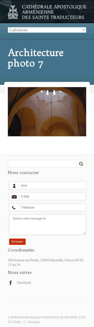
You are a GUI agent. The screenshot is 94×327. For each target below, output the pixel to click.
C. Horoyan (32, 322)
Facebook (24, 283)
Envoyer (17, 242)
